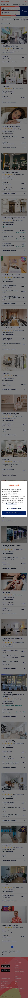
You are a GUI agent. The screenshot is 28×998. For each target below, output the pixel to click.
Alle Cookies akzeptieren (14, 512)
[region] (14, 499)
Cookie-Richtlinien (11, 504)
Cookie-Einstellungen (14, 508)
